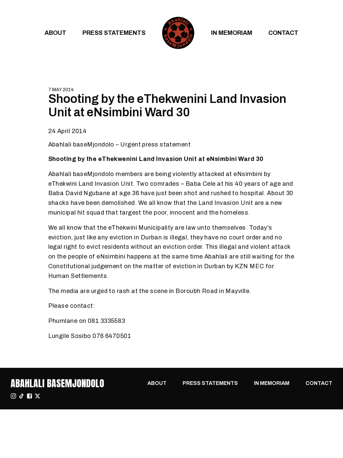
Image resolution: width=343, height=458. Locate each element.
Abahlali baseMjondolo (57, 383)
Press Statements (113, 32)
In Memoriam (231, 32)
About (55, 32)
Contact (283, 32)
